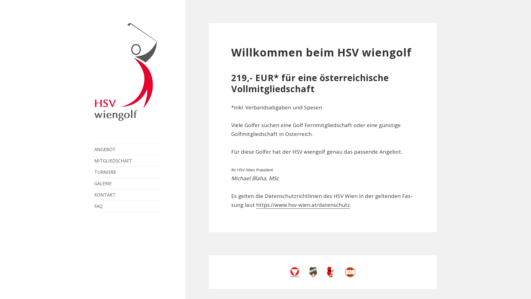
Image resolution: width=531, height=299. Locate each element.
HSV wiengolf (125, 72)
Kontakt (105, 195)
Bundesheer (295, 272)
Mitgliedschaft (113, 161)
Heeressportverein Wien (313, 272)
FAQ (98, 206)
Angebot (105, 149)
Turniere (105, 172)
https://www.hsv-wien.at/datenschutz (303, 204)
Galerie (103, 184)
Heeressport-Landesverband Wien (331, 272)
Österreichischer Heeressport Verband (350, 272)
